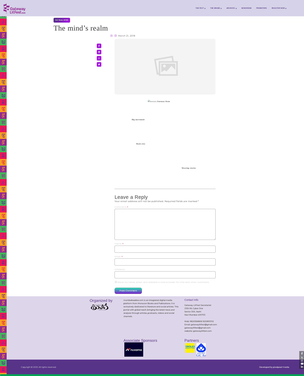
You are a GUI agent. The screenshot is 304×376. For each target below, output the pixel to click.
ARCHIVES (230, 8)
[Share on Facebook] (99, 46)
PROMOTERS (261, 8)
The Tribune (127, 98)
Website (120, 269)
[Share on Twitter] (99, 64)
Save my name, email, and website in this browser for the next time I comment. (164, 282)
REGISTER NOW (278, 8)
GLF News (59, 20)
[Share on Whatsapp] (99, 58)
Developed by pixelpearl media (274, 367)
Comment (121, 207)
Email (119, 256)
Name (119, 243)
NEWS (66, 20)
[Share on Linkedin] (99, 52)
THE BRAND (215, 8)
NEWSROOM (246, 8)
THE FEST (200, 8)
